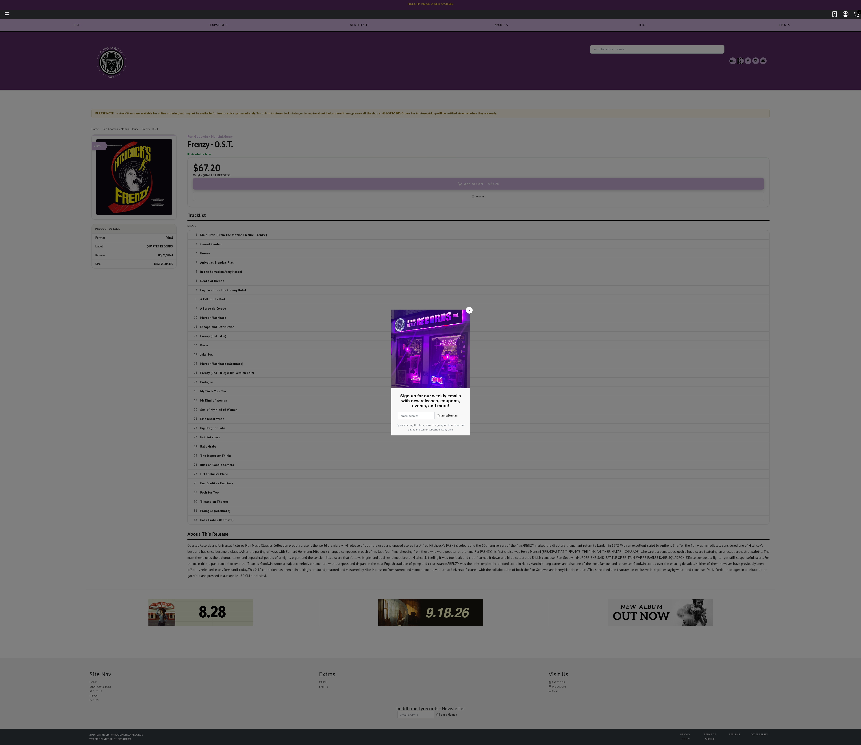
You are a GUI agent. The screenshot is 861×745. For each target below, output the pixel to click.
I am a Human (448, 415)
